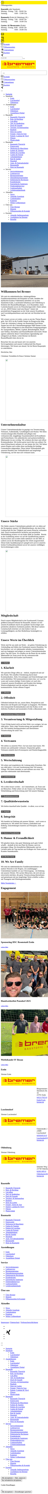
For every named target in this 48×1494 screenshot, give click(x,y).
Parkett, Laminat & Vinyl (19, 136)
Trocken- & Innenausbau (19, 128)
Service (8, 1424)
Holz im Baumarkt (17, 167)
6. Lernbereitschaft (8, 777)
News (12, 194)
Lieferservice (15, 173)
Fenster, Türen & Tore (18, 134)
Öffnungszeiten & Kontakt (20, 211)
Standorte (9, 1351)
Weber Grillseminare (17, 203)
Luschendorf (15, 100)
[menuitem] (5, 44)
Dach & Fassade (16, 125)
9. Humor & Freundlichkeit (10, 833)
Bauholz (13, 130)
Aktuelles (9, 1447)
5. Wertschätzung (8, 755)
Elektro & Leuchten (17, 153)
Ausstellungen (11, 1359)
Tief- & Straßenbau (17, 123)
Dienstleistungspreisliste (19, 178)
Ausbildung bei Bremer (18, 217)
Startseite (9, 94)
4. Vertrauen (6, 736)
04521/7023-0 (42, 1097)
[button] (2, 90)
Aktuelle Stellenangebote (19, 215)
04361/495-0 (41, 1171)
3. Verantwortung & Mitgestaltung (13, 714)
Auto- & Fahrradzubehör (19, 163)
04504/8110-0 (42, 1136)
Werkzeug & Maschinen (19, 148)
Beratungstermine (16, 176)
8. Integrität (6, 811)
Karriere (9, 1467)
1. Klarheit (5, 663)
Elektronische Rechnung (19, 180)
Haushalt (13, 161)
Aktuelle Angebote (17, 196)
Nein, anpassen (20, 1478)
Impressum (5, 1322)
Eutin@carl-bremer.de (41, 1101)
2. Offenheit (6, 693)
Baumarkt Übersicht (17, 144)
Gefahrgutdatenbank (17, 190)
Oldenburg (14, 102)
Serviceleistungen (16, 171)
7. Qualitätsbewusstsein (10, 796)
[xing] (2, 56)
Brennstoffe (14, 165)
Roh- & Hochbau (16, 119)
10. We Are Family (8, 857)
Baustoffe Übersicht (17, 117)
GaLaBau (13, 121)
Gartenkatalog (15, 199)
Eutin (12, 98)
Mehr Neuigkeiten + (8, 883)
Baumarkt (9, 1396)
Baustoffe (9, 1369)
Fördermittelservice (17, 186)
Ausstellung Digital (17, 113)
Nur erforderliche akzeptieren (11, 1480)
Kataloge (13, 201)
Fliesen (12, 138)
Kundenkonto (15, 182)
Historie (13, 209)
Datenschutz (14, 1322)
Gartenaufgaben (16, 188)
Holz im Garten (16, 132)
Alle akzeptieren (7, 1478)
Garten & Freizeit (16, 155)
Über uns (9, 1459)
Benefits (13, 219)
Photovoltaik (15, 140)
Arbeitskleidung (16, 157)
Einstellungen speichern (23, 1492)
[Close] (2, 1345)
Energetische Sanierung (19, 184)
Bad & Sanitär (15, 159)
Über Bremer (15, 207)
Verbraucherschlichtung (29, 1322)
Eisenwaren (14, 146)
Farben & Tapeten (17, 150)
